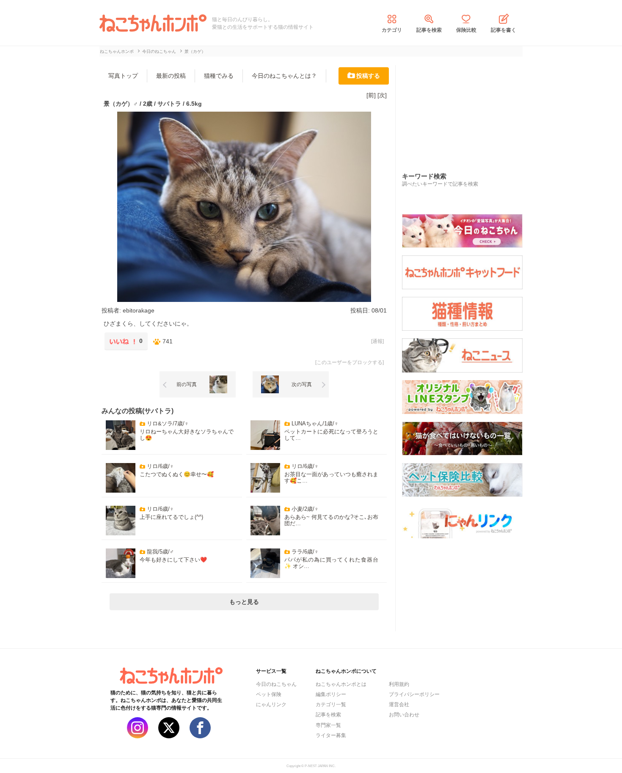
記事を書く (503, 30)
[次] (382, 95)
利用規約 (399, 684)
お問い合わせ (404, 715)
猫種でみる (219, 75)
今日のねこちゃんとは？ (284, 75)
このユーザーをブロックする (350, 362)
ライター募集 (331, 735)
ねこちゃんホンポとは (341, 684)
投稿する (368, 75)
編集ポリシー (331, 694)
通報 (377, 341)
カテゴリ (392, 30)
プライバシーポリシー (414, 694)
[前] (371, 95)
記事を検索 (429, 30)
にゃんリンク (271, 704)
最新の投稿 (171, 75)
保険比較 (466, 30)
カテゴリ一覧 (331, 704)
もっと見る (244, 601)
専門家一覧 (328, 725)
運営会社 (399, 704)
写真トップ (123, 75)
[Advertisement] (465, 109)
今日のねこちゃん (276, 684)
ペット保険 (268, 694)
